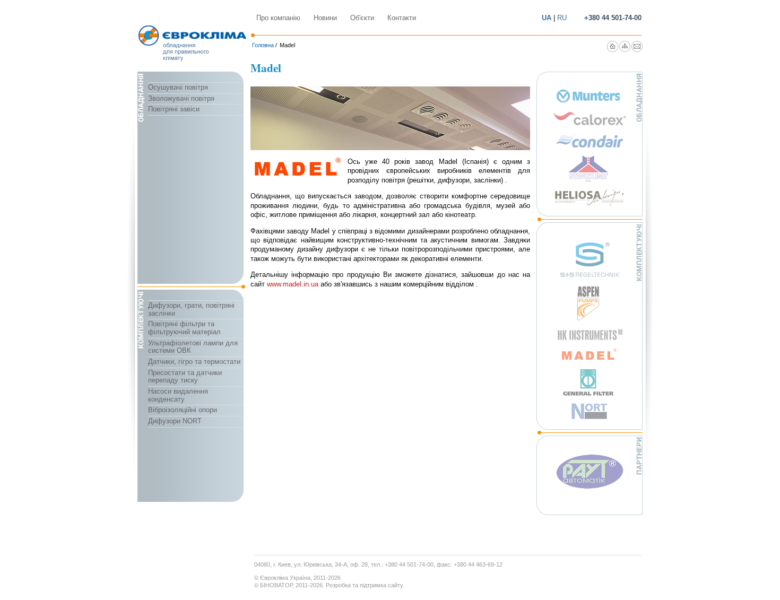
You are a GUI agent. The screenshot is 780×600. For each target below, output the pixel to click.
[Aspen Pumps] (589, 303)
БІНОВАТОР (276, 585)
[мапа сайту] (624, 46)
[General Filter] (589, 382)
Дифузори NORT (175, 421)
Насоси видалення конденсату (178, 395)
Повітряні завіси (174, 109)
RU (562, 18)
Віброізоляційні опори (182, 410)
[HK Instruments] (589, 334)
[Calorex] (589, 118)
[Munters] (589, 96)
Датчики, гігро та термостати (194, 362)
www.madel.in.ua (292, 284)
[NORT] (589, 411)
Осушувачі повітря (178, 87)
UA (546, 18)
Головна (263, 45)
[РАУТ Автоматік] (589, 471)
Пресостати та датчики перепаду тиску (185, 377)
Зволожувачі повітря (181, 98)
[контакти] (637, 46)
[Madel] (589, 354)
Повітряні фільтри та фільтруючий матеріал (184, 328)
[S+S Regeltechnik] (589, 259)
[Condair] (589, 141)
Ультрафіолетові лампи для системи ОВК (193, 347)
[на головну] (612, 46)
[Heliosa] (589, 197)
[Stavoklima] (589, 168)
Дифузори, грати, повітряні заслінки (191, 309)
